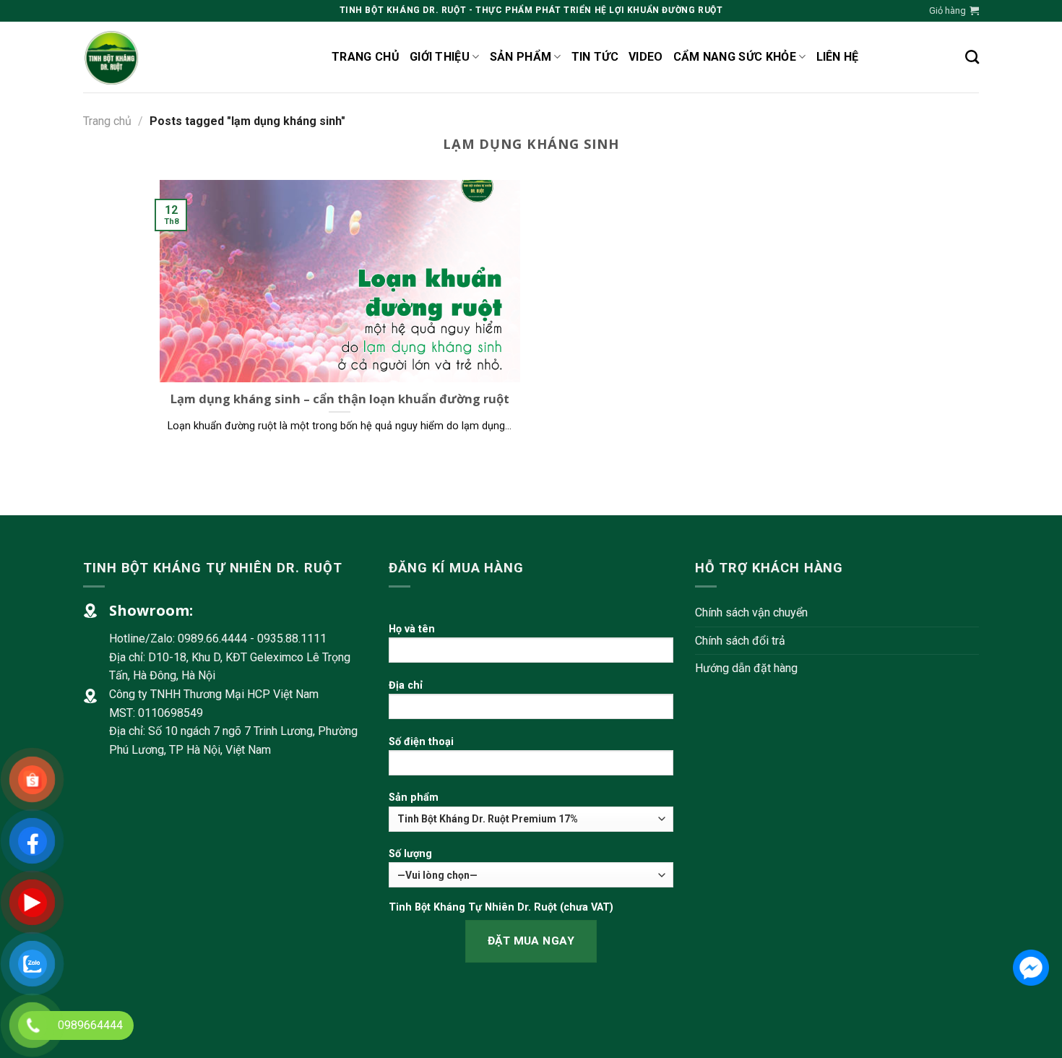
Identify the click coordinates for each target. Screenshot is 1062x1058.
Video (646, 57)
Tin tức (594, 57)
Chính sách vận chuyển (751, 612)
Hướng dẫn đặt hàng (746, 668)
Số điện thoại (421, 742)
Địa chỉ (406, 685)
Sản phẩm (521, 57)
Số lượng (410, 854)
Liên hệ (837, 57)
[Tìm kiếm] (972, 56)
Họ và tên (412, 629)
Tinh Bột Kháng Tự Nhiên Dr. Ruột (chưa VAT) (501, 907)
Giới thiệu (440, 57)
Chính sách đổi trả (740, 641)
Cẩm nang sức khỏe (734, 57)
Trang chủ (366, 57)
